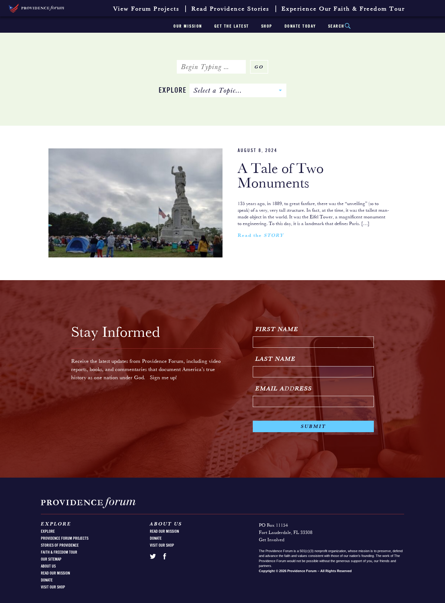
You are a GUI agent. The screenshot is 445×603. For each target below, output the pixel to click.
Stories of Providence (60, 545)
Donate (47, 580)
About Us (48, 566)
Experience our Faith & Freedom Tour (343, 9)
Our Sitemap (51, 559)
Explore (172, 90)
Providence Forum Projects (64, 538)
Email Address (283, 389)
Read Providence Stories (230, 9)
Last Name (275, 359)
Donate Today (300, 26)
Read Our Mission (55, 573)
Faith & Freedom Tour (59, 552)
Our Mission (187, 26)
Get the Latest (231, 26)
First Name (276, 329)
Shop (266, 26)
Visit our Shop (53, 587)
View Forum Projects (146, 9)
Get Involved (271, 540)
